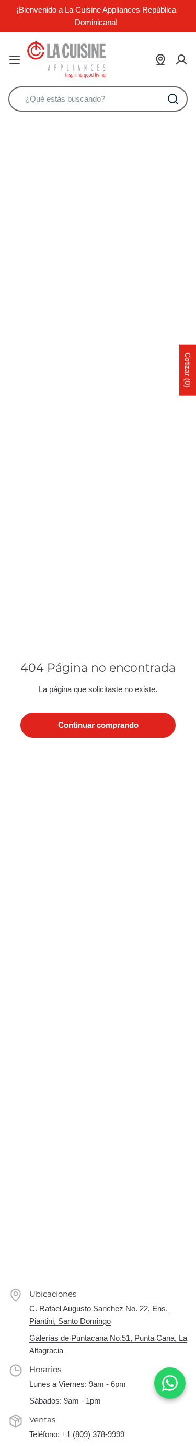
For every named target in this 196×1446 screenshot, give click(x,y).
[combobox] (98, 99)
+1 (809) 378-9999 (93, 1434)
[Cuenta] (181, 59)
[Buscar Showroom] (160, 59)
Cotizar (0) (187, 370)
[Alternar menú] (14, 59)
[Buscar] (173, 99)
